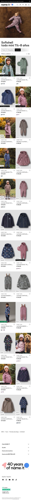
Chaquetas (10, 50)
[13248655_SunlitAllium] (18, 114)
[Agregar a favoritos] (14, 78)
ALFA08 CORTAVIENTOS (8, 141)
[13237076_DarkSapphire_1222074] (2, 206)
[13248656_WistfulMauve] (17, 268)
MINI (2, 431)
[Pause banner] (29, 1)
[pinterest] (13, 480)
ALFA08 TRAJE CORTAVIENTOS (10, 203)
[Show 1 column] (27, 54)
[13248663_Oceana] (18, 83)
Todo (6, 431)
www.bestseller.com (15, 498)
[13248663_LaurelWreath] (17, 83)
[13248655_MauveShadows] (19, 114)
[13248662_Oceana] (4, 83)
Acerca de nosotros (7, 450)
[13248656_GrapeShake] (19, 268)
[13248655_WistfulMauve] (17, 114)
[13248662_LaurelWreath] (1, 83)
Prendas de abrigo (14, 431)
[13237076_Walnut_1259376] (1, 206)
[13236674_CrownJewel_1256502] (4, 330)
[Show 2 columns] (29, 54)
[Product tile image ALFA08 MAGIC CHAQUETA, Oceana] (8, 97)
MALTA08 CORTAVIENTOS (8, 264)
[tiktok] (16, 480)
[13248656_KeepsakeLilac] (20, 268)
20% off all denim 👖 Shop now (7, 1)
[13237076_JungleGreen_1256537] (4, 206)
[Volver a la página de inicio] (7, 5)
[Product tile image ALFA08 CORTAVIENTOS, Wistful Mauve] (8, 127)
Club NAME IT (6, 444)
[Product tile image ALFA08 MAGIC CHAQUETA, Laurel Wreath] (8, 66)
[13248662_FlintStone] (2, 83)
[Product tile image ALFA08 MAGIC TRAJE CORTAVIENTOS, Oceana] (8, 158)
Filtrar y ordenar (6, 54)
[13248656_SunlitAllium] (18, 268)
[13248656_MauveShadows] (17, 360)
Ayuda (4, 447)
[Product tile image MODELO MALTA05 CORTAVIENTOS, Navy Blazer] (8, 220)
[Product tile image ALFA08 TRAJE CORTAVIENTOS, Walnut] (8, 189)
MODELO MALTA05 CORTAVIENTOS (11, 234)
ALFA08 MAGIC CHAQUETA (9, 80)
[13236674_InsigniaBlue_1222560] (1, 330)
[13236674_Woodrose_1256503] (3, 330)
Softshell (18, 50)
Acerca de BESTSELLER (8, 454)
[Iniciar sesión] (20, 5)
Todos (3, 50)
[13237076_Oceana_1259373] (17, 422)
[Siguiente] (1, 67)
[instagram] (6, 480)
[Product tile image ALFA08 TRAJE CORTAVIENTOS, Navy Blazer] (8, 343)
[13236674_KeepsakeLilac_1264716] (2, 330)
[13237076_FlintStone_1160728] (3, 206)
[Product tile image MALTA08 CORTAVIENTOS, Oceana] (8, 250)
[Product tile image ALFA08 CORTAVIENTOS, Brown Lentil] (8, 405)
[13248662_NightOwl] (3, 83)
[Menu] (29, 5)
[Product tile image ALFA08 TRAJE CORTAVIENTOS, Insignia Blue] (8, 312)
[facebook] (3, 480)
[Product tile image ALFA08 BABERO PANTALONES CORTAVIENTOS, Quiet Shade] (8, 281)
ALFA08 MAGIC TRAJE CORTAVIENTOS (12, 172)
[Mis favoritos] (23, 5)
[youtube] (10, 480)
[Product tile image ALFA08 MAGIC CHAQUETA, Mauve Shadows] (8, 374)
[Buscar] (17, 5)
